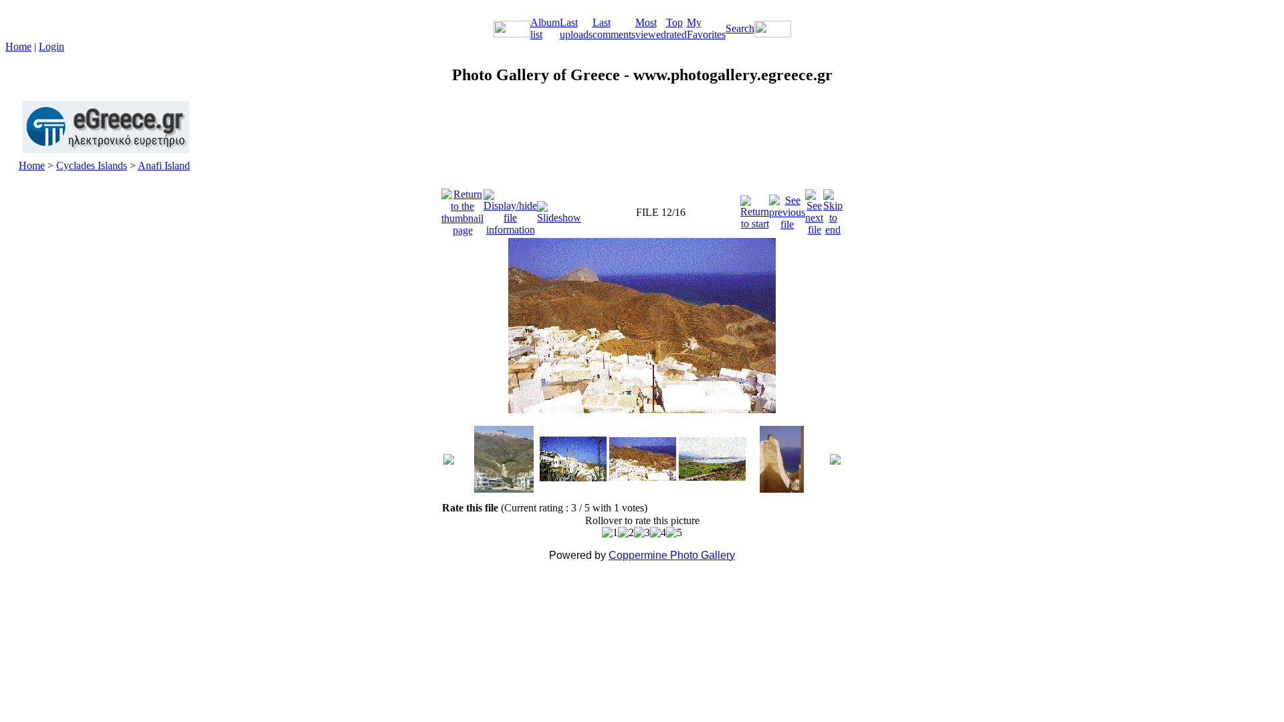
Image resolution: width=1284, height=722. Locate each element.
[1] (610, 533)
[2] (626, 533)
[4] (658, 533)
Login (51, 46)
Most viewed (650, 28)
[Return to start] (754, 209)
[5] (674, 533)
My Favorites (706, 28)
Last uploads (576, 28)
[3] (642, 533)
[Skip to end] (833, 209)
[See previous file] (787, 209)
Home (18, 46)
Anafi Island (164, 165)
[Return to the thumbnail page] (462, 209)
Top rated (676, 28)
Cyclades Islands (91, 165)
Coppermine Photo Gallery (672, 555)
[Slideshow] (559, 209)
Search (740, 28)
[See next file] (814, 209)
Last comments (614, 28)
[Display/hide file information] (510, 209)
